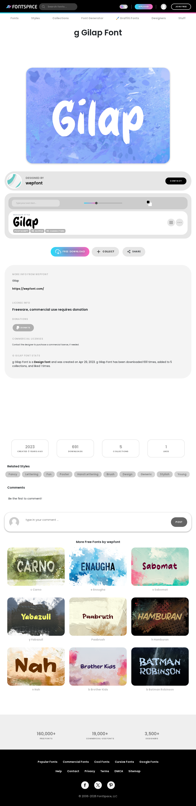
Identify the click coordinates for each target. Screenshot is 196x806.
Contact (176, 180)
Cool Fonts (101, 762)
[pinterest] (111, 785)
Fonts (15, 18)
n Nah (36, 689)
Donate (25, 327)
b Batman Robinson (160, 689)
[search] (58, 6)
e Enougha (98, 590)
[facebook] (85, 785)
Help (59, 771)
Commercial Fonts (76, 762)
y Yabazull (36, 639)
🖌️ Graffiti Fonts (127, 18)
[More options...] (179, 222)
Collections (60, 18)
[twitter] (98, 785)
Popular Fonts (47, 762)
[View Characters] (171, 222)
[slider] (96, 203)
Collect (108, 251)
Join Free (181, 6)
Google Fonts (148, 762)
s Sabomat (160, 590)
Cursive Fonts (124, 762)
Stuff (181, 18)
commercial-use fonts (100, 738)
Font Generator (92, 18)
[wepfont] (16, 181)
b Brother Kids (98, 689)
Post (179, 522)
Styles (35, 18)
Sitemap (134, 771)
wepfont (34, 183)
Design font (42, 362)
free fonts (46, 738)
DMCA (118, 771)
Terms (104, 771)
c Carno (36, 590)
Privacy (90, 771)
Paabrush (98, 639)
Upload (144, 6)
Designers (159, 18)
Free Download (74, 251)
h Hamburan (160, 639)
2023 (30, 447)
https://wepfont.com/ (28, 289)
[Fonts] (22, 7)
